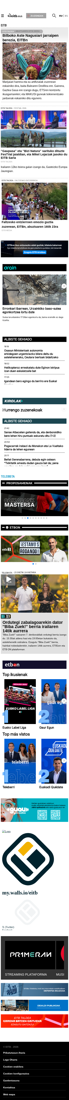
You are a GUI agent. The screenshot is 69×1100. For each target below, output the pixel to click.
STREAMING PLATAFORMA (26, 974)
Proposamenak (19, 483)
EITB (4, 25)
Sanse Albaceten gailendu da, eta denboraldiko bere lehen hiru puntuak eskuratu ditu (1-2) (32, 434)
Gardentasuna (11, 1080)
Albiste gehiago (18, 339)
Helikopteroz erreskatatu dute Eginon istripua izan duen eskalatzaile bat (31, 369)
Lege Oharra (10, 1059)
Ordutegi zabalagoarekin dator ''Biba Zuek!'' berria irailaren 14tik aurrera (33, 626)
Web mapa (9, 1094)
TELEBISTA (8, 476)
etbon (15, 527)
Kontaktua (9, 1087)
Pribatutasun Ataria (14, 1052)
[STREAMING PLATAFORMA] (30, 954)
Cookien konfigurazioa (16, 1073)
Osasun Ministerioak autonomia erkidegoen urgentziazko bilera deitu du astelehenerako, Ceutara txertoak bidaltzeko (31, 354)
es (66, 15)
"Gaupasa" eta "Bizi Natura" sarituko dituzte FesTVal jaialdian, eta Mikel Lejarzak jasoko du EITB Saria (34, 154)
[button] (63, 286)
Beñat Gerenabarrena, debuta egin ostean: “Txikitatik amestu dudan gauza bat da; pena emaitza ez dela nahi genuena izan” (31, 463)
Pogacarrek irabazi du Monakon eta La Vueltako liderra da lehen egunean (33, 447)
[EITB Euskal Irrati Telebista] (15, 15)
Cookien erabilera (13, 1066)
